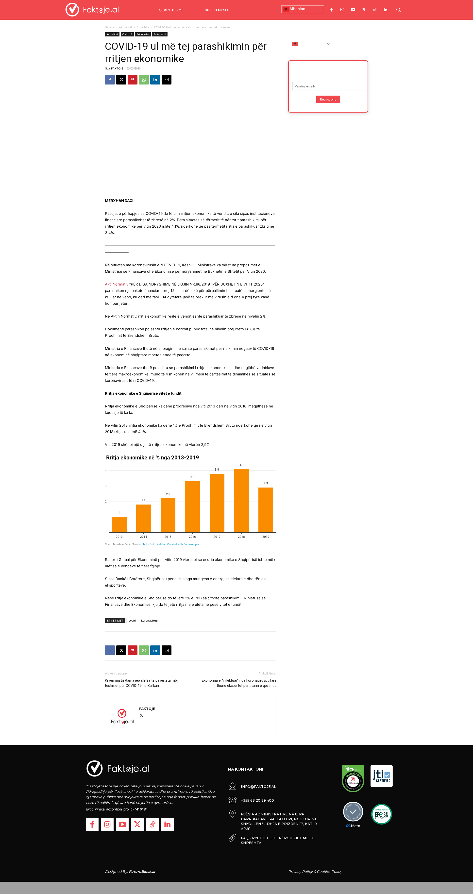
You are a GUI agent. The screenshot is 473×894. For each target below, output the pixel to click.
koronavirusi (149, 620)
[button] (398, 10)
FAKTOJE (117, 68)
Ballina (109, 27)
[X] (121, 79)
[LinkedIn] (385, 10)
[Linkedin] (155, 79)
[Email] (166, 79)
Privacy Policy (300, 871)
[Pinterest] (132, 79)
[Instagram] (342, 10)
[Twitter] (364, 10)
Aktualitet (125, 27)
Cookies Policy (329, 871)
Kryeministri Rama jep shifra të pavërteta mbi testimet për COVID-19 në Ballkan (141, 683)
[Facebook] (331, 10)
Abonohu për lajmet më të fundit (328, 70)
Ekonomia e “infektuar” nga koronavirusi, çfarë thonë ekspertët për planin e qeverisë (239, 683)
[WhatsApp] (144, 79)
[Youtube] (353, 10)
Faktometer (142, 34)
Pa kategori (159, 34)
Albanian (297, 9)
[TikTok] (375, 10)
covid (132, 620)
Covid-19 (143, 27)
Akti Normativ (116, 284)
